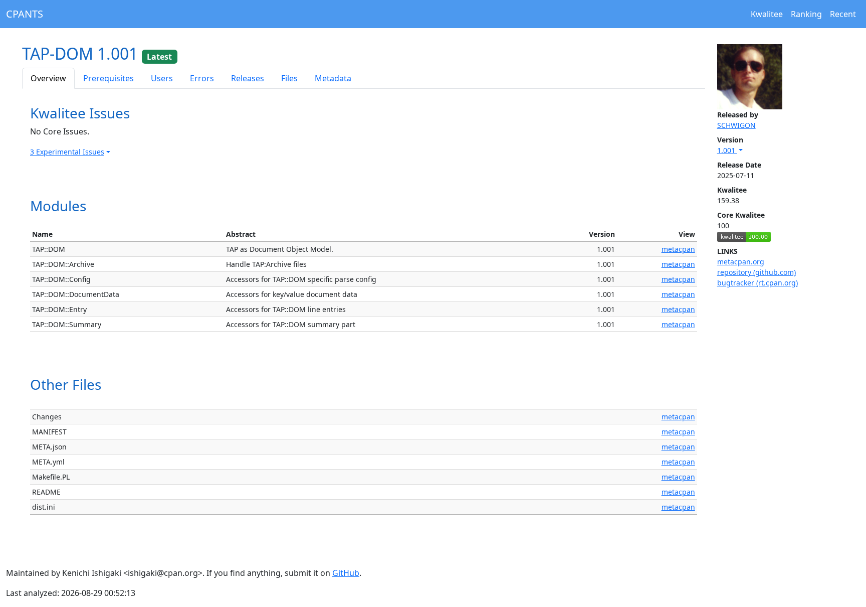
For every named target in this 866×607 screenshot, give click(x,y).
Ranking (806, 14)
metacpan (678, 249)
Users (162, 78)
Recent (843, 14)
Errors (202, 78)
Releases (247, 78)
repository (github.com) (756, 272)
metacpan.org (740, 261)
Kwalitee (767, 14)
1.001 (727, 150)
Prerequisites (108, 78)
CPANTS (24, 14)
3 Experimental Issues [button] (67, 152)
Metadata (333, 78)
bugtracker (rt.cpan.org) (757, 282)
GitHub (345, 572)
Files (289, 78)
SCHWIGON (736, 125)
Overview (48, 78)
